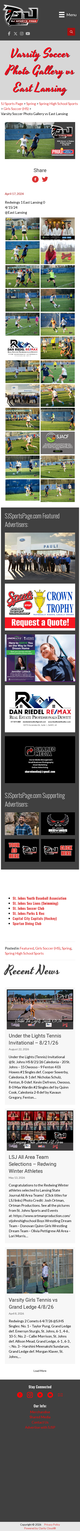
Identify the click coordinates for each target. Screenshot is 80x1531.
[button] (9, 33)
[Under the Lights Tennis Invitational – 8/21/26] (40, 1046)
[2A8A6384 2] (58, 300)
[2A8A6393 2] (22, 300)
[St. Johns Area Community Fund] (58, 442)
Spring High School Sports (24, 953)
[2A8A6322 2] (58, 419)
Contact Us (40, 1422)
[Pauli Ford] (22, 395)
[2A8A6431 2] (22, 276)
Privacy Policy (52, 1524)
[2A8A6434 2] (22, 252)
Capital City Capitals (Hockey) (35, 918)
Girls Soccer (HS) (47, 948)
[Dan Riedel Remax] (22, 347)
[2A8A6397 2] (58, 276)
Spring (66, 948)
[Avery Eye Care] (58, 228)
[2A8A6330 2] (58, 323)
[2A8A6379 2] (22, 323)
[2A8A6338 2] (58, 395)
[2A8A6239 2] (22, 489)
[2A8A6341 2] (22, 371)
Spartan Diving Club (27, 923)
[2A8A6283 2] (22, 466)
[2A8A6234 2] (58, 490)
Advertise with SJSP (40, 1427)
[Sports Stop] (58, 252)
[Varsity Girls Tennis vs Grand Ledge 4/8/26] (40, 1305)
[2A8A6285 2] (22, 443)
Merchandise (40, 1412)
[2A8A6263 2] (58, 466)
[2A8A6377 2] (58, 371)
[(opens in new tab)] (40, 555)
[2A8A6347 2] (58, 347)
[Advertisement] (40, 1476)
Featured (27, 948)
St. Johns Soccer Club (28, 908)
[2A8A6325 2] (22, 419)
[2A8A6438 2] (22, 228)
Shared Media (40, 1417)
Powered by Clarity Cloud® (40, 1528)
